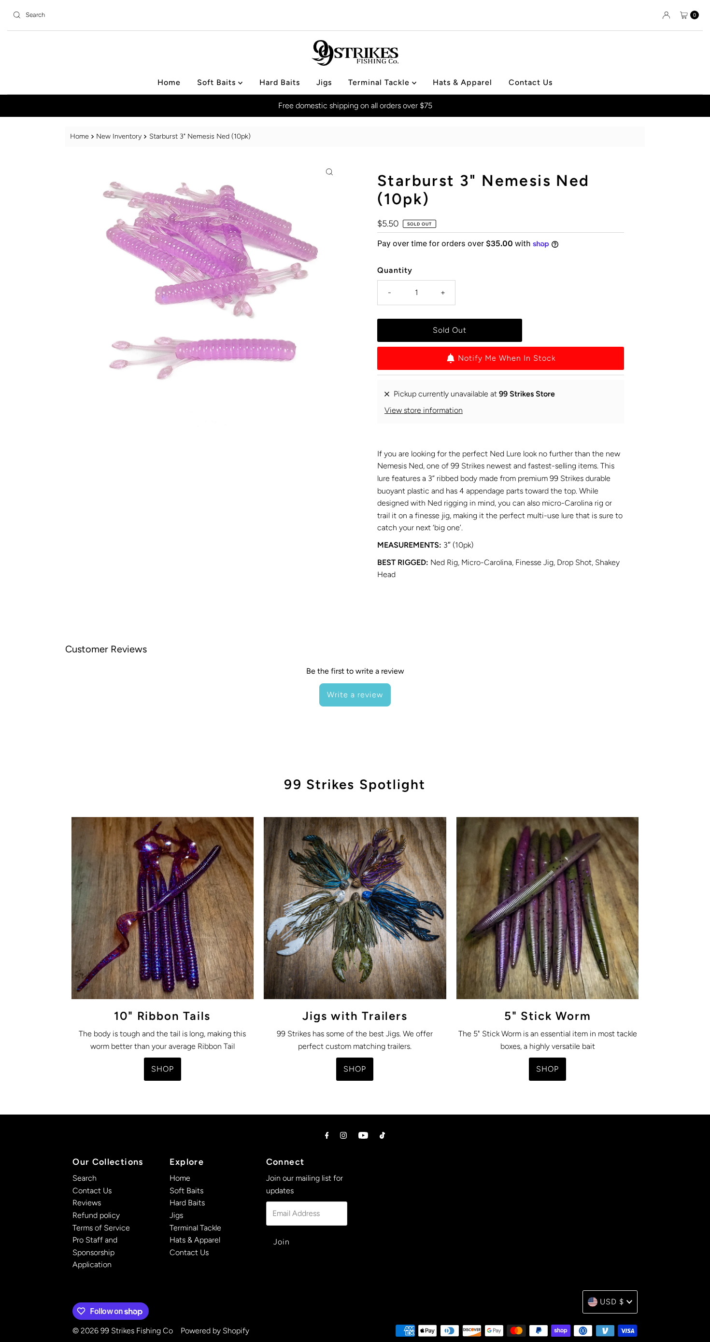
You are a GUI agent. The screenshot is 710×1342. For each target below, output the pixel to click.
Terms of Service (101, 1227)
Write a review (355, 694)
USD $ (612, 1301)
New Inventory (119, 136)
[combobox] (180, 15)
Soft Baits (217, 82)
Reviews (86, 1202)
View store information (423, 410)
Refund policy (96, 1215)
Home (169, 82)
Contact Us (531, 82)
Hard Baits (279, 82)
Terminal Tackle (380, 82)
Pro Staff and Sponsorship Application (94, 1252)
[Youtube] (363, 1135)
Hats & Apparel (462, 82)
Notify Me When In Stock (506, 358)
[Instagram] (343, 1135)
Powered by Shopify (215, 1330)
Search (84, 1178)
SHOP (162, 1069)
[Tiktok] (382, 1135)
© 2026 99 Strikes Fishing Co (122, 1330)
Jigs (324, 82)
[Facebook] (327, 1135)
